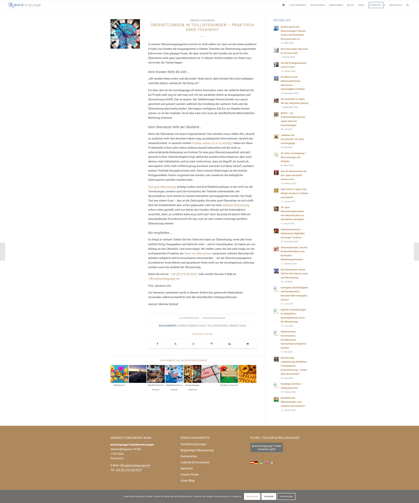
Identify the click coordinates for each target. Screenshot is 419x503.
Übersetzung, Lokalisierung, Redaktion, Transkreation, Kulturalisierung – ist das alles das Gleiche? (294, 366)
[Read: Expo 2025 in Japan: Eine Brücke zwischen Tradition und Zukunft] (276, 191)
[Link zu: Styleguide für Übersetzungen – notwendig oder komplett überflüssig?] (247, 374)
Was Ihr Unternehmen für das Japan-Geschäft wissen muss (294, 175)
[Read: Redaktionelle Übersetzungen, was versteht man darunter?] (276, 399)
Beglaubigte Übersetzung (197, 450)
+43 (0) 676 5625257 (184, 274)
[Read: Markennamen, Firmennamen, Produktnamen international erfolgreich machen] (276, 333)
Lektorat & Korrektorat (195, 462)
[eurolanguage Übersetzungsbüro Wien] (283, 5)
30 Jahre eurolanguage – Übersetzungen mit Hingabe (294, 157)
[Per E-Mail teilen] (247, 344)
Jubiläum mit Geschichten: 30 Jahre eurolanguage (292, 139)
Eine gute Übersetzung (162, 186)
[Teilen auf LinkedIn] (229, 344)
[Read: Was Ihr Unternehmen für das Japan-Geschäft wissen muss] (276, 173)
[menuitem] (283, 5)
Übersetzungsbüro (202, 20)
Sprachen (187, 468)
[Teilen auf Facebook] (157, 344)
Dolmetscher (189, 456)
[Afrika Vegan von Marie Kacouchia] (2, 252)
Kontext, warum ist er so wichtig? (212, 143)
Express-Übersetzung (192, 325)
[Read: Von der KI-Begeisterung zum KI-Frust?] (276, 64)
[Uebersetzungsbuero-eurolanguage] (24, 5)
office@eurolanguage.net (164, 278)
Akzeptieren (252, 496)
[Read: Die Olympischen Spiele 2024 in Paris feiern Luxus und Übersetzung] (276, 271)
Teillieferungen (217, 325)
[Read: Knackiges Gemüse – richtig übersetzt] (276, 385)
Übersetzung (237, 325)
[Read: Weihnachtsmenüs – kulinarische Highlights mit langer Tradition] (276, 231)
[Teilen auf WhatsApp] (193, 344)
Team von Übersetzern (198, 253)
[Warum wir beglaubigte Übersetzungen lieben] (416, 252)
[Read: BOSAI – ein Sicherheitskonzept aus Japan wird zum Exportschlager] (276, 115)
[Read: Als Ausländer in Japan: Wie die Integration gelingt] (276, 100)
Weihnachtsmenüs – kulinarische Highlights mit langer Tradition (293, 233)
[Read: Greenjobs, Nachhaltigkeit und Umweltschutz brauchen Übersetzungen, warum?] (276, 289)
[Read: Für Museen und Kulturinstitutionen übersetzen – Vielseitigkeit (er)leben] (276, 78)
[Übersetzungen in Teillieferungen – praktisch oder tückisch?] (125, 34)
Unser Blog (188, 480)
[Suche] (407, 5)
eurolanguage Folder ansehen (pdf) (268, 447)
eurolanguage (216, 318)
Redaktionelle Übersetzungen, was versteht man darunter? (293, 402)
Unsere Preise (190, 474)
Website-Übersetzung (236, 205)
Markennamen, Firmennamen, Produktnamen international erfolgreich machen (293, 339)
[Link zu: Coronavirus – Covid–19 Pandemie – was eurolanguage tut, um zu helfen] (211, 374)
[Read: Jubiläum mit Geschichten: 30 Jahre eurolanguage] (276, 137)
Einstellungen (286, 496)
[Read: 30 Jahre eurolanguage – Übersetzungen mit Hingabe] (276, 155)
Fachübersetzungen (194, 444)
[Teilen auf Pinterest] (211, 344)
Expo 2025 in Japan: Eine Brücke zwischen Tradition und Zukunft (294, 193)
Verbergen (269, 496)
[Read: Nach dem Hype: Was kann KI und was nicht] (276, 50)
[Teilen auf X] (175, 344)
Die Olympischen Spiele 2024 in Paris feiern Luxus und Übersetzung (294, 273)
